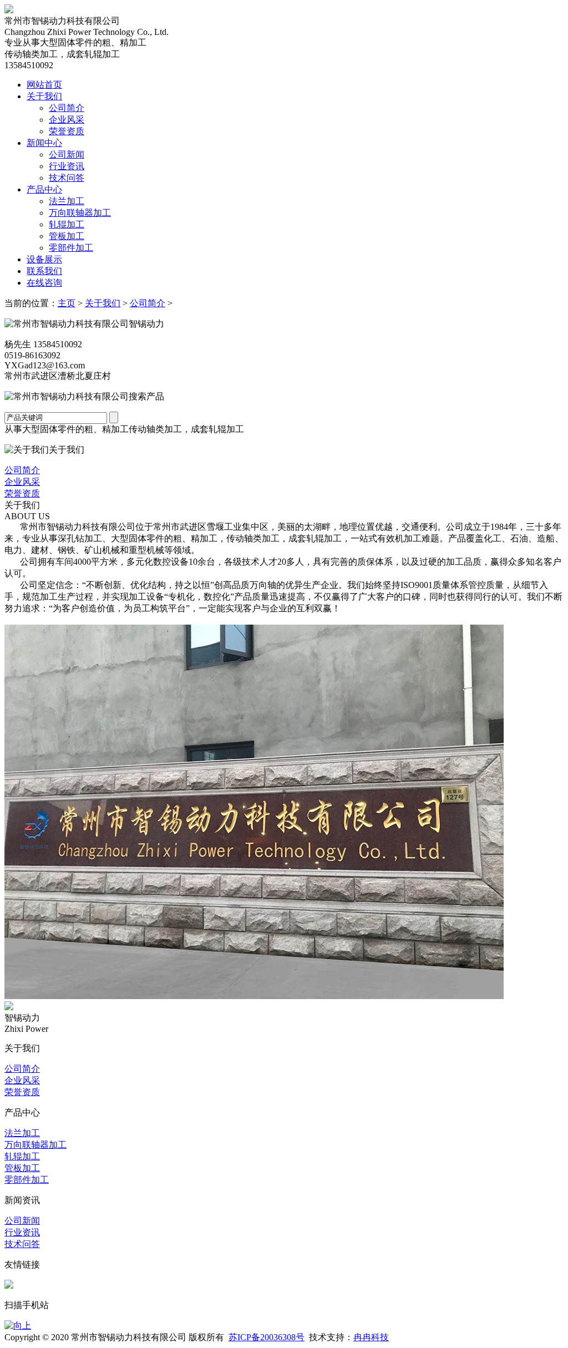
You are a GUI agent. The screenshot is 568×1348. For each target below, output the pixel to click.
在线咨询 (44, 282)
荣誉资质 (66, 131)
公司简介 (66, 108)
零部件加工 (71, 247)
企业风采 (66, 119)
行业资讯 (66, 166)
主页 (66, 303)
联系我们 (44, 271)
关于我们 (44, 96)
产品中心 (44, 189)
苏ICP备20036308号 (267, 1337)
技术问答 (66, 178)
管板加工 (66, 236)
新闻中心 (44, 143)
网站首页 (44, 84)
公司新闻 (66, 154)
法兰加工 (66, 201)
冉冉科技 (371, 1337)
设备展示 (44, 259)
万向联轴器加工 (80, 212)
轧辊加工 (66, 224)
